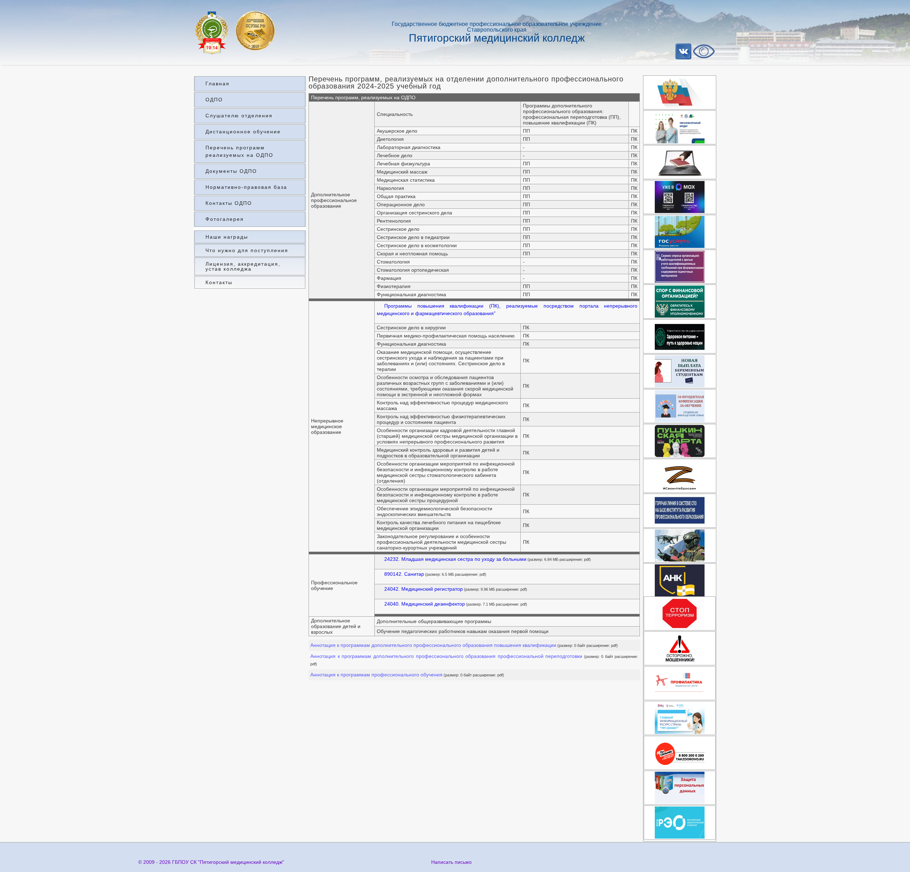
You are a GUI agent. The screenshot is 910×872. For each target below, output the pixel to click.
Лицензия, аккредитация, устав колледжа (242, 266)
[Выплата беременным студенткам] (680, 371)
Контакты (218, 282)
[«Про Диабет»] (679, 718)
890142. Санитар (404, 574)
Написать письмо (451, 862)
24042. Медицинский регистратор (423, 589)
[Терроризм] (679, 613)
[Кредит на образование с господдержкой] (680, 127)
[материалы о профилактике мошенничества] (679, 648)
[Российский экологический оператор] (679, 823)
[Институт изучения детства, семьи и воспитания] (679, 683)
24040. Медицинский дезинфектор (424, 604)
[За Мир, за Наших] (680, 476)
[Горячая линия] (680, 511)
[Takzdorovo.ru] (679, 753)
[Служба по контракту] (680, 546)
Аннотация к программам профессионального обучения (376, 674)
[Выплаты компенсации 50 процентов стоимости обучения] (680, 406)
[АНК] (680, 580)
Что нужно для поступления (246, 250)
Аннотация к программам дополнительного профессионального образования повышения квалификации (433, 645)
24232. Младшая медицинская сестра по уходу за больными (455, 559)
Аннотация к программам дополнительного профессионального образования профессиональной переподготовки (446, 656)
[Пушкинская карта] (680, 441)
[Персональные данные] (679, 788)
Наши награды (226, 237)
